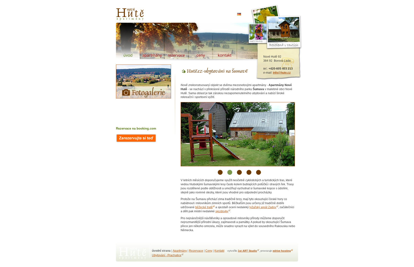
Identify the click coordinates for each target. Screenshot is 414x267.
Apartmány (180, 250)
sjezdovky (221, 211)
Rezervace (196, 250)
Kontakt (219, 250)
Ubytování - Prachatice (166, 255)
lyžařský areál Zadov (262, 207)
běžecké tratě (204, 207)
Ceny (208, 250)
